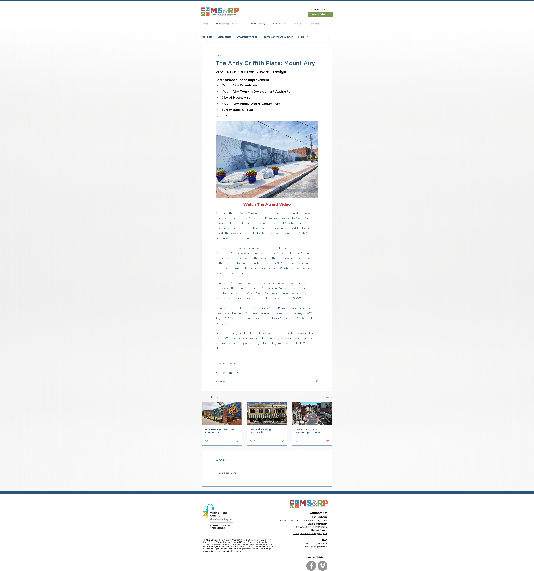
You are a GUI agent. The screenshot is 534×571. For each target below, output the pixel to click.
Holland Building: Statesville (260, 431)
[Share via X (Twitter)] (223, 372)
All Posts (207, 36)
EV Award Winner (247, 36)
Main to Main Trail (318, 10)
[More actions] (316, 55)
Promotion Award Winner (278, 36)
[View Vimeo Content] (322, 566)
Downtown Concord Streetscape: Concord (308, 431)
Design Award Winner (226, 363)
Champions (224, 36)
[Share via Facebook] (217, 372)
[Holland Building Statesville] (267, 413)
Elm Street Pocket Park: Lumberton (220, 431)
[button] (328, 37)
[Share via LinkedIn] (230, 372)
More (301, 36)
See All (329, 397)
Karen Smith (319, 530)
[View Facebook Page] (311, 566)
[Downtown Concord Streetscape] (312, 413)
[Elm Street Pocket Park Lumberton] (222, 413)
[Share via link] (237, 372)
